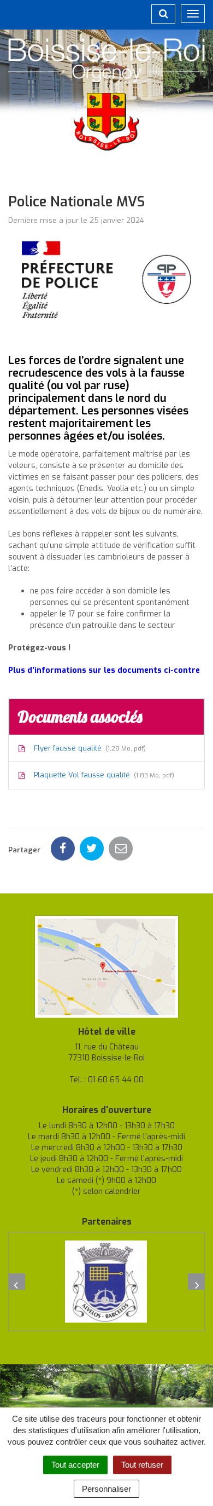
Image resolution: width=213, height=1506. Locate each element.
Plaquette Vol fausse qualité (102, 775)
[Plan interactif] (106, 966)
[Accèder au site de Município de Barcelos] (106, 1281)
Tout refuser (142, 1464)
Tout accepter (75, 1464)
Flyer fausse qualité (88, 748)
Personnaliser (106, 1488)
